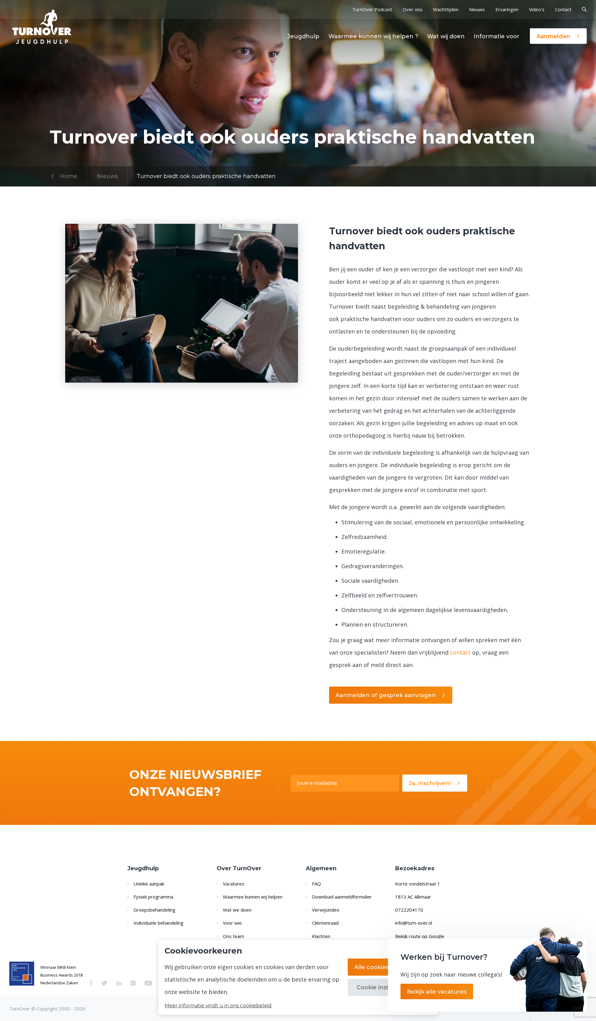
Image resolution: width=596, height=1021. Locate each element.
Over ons (412, 9)
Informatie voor (496, 36)
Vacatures (233, 884)
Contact (563, 9)
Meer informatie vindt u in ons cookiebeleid (218, 1006)
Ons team (233, 936)
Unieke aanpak (148, 884)
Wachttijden (445, 9)
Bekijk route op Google (419, 936)
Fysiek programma (153, 897)
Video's (536, 9)
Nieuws (477, 9)
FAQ (316, 884)
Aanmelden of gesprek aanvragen (386, 695)
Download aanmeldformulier (342, 897)
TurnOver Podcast (372, 9)
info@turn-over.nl (413, 923)
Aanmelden (553, 36)
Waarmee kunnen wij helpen (252, 897)
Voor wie (232, 923)
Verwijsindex (325, 910)
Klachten (321, 936)
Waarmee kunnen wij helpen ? (373, 36)
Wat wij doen (446, 36)
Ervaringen (506, 9)
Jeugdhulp (303, 36)
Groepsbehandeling (154, 910)
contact (460, 652)
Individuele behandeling (158, 923)
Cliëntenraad (325, 923)
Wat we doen (237, 910)
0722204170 (409, 910)
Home (68, 176)
